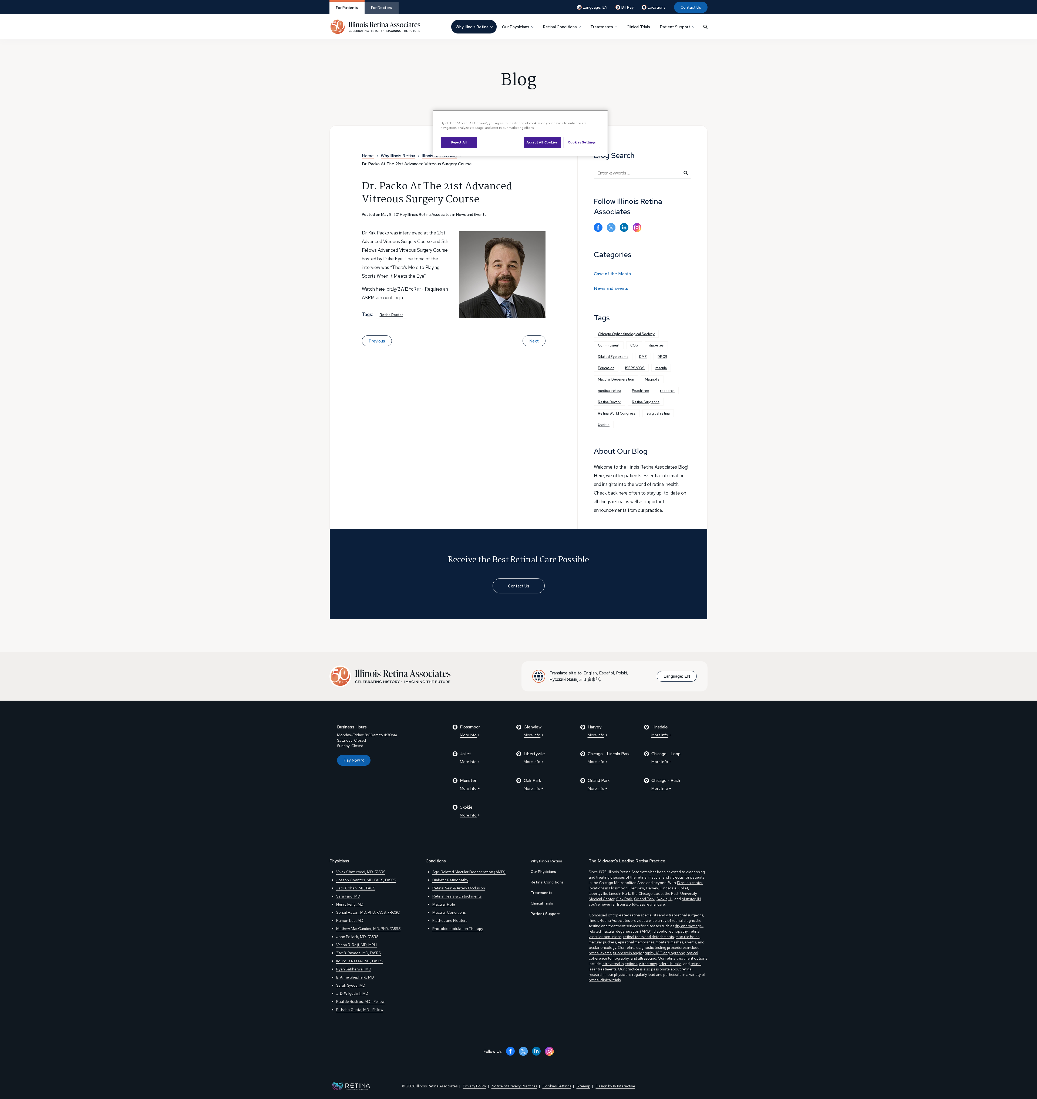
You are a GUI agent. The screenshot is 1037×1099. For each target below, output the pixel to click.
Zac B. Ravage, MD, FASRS (358, 952)
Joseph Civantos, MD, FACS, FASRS (366, 880)
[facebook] (598, 227)
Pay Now (352, 760)
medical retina (609, 390)
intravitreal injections (619, 963)
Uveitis (604, 424)
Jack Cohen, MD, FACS (355, 888)
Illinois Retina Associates (430, 214)
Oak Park (624, 898)
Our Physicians (543, 871)
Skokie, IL (664, 898)
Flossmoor (618, 888)
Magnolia (652, 379)
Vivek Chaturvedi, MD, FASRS (360, 871)
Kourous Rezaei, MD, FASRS (359, 961)
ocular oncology (602, 947)
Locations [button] (656, 7)
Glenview (636, 888)
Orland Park (644, 898)
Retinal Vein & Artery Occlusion (458, 888)
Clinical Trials (638, 27)
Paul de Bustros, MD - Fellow (360, 1001)
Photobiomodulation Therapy (457, 928)
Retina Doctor (391, 314)
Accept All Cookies (542, 142)
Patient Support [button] (675, 27)
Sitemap (583, 1086)
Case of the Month (612, 274)
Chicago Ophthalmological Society (626, 334)
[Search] (705, 27)
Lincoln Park (619, 893)
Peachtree (640, 390)
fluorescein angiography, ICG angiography (649, 952)
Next (534, 341)
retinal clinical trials (605, 979)
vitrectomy (648, 963)
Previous (377, 341)
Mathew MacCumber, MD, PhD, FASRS (368, 928)
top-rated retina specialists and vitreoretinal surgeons (657, 915)
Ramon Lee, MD (349, 920)
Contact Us (691, 7)
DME (643, 356)
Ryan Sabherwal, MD (353, 969)
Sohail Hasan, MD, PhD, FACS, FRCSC (368, 912)
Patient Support (545, 913)
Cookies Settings (582, 142)
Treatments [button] (601, 27)
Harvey (652, 888)
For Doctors (381, 7)
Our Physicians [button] (515, 27)
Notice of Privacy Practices (514, 1086)
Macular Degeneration (616, 379)
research (667, 390)
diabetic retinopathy (671, 931)
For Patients (347, 7)
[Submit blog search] (686, 173)
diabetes (656, 345)
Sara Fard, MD (348, 896)
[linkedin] (624, 227)
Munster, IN (691, 898)
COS (634, 345)
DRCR (662, 356)
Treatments (541, 892)
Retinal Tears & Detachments (457, 896)
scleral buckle (670, 963)
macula (661, 368)
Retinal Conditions (547, 882)
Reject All (459, 142)
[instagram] (637, 227)
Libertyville (598, 893)
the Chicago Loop (647, 893)
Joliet (683, 888)
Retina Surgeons (645, 402)
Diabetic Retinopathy (450, 880)
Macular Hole (443, 904)
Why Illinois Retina (546, 861)
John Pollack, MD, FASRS (357, 936)
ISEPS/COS (635, 368)
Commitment (608, 345)
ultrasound (647, 958)
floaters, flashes (669, 942)
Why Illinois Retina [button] (472, 27)
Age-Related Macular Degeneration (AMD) (469, 871)
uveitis (690, 942)
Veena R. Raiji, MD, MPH (356, 944)
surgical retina (658, 413)
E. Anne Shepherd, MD (355, 977)
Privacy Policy (474, 1086)
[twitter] (611, 227)
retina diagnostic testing (645, 947)
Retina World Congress (617, 413)
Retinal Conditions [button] (560, 27)
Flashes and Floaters (449, 920)
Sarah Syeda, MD (350, 985)
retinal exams (600, 952)
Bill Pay (627, 7)
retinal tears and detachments (648, 936)
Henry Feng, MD (349, 904)
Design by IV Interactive (615, 1086)
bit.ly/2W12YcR (401, 289)
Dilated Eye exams (613, 356)
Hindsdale (668, 888)
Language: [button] (595, 7)
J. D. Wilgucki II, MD (352, 993)
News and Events (471, 214)
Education (606, 368)
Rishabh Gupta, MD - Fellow (359, 1009)
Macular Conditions (449, 912)
